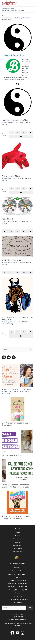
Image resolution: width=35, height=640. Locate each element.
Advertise (18, 573)
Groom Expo (17, 609)
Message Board (17, 580)
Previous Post (17, 374)
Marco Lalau (8, 262)
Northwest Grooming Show (17, 621)
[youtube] (9, 398)
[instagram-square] (14, 398)
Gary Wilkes (7, 178)
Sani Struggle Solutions (12, 496)
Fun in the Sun (17, 637)
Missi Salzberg (8, 221)
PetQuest (17, 618)
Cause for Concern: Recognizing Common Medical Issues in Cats (15, 527)
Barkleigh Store (17, 586)
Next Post (17, 379)
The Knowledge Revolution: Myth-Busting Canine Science (16, 558)
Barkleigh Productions (23, 18)
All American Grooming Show (17, 615)
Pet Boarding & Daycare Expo (17, 627)
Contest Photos (17, 589)
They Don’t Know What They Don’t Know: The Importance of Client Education (16, 432)
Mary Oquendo (8, 122)
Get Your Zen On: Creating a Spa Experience (15, 465)
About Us (17, 583)
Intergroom (17, 634)
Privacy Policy (17, 592)
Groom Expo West (17, 612)
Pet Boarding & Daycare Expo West (17, 631)
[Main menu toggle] (31, 3)
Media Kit (17, 577)
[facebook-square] (4, 398)
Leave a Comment (8, 18)
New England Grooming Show (17, 624)
